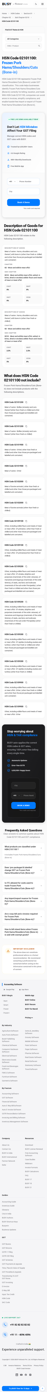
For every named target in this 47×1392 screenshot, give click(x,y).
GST (4, 1237)
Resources (29, 1138)
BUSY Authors (7, 1218)
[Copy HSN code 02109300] (26, 634)
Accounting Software (13, 984)
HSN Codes (15, 13)
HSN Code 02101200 (14, 402)
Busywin (5, 1226)
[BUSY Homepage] (15, 3)
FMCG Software (8, 1073)
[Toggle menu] (42, 3)
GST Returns (7, 1248)
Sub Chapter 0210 (22, 17)
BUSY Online (30, 1000)
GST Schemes (7, 1260)
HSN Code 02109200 (14, 566)
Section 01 (28, 13)
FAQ (26, 1175)
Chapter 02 (6, 17)
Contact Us (6, 1149)
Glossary (5, 1210)
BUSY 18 (28, 1183)
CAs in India (6, 1214)
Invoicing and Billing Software (13, 1118)
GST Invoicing (7, 1282)
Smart (6, 1005)
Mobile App (29, 995)
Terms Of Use (27, 1365)
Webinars (28, 1163)
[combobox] (23, 46)
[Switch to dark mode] (35, 3)
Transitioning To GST (10, 1276)
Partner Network (8, 1161)
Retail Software (31, 1061)
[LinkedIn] (17, 1375)
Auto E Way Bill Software (11, 1106)
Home (4, 13)
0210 (7, 275)
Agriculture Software (10, 1031)
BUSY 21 (28, 1187)
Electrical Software (9, 1056)
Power (6, 1009)
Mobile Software (31, 1041)
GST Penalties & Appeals (11, 1272)
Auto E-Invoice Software (11, 1110)
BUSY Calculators (32, 1171)
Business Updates (9, 1230)
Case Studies (30, 1159)
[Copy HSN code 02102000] (26, 482)
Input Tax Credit (8, 1294)
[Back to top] (42, 1388)
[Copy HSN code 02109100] (26, 521)
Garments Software (9, 1081)
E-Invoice (5, 1286)
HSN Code (6, 1298)
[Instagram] (30, 1375)
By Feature (7, 1088)
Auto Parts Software (10, 1035)
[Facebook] (26, 1375)
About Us (5, 1145)
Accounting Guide (9, 1202)
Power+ (7, 1013)
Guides (5, 1195)
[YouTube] (21, 1375)
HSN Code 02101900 (14, 445)
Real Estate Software (33, 1057)
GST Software (7, 1098)
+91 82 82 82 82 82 (20, 1324)
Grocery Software (32, 1037)
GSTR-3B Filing (8, 1256)
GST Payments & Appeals (12, 1264)
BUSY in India (7, 1153)
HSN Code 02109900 (14, 682)
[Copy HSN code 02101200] (26, 402)
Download (29, 1145)
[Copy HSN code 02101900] (26, 445)
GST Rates (6, 1278)
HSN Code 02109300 (14, 634)
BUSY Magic (7, 995)
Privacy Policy (38, 1365)
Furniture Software (9, 1077)
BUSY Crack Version (23, 1368)
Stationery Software (33, 1065)
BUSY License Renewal (34, 1149)
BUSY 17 (28, 1179)
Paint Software (31, 1045)
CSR (5, 1365)
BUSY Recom (30, 1004)
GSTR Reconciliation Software (13, 1114)
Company (6, 1138)
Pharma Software (32, 1053)
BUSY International (9, 1157)
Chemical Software (9, 1045)
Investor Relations (15, 1365)
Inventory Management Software (15, 1122)
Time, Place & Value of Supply (13, 1268)
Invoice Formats (31, 1167)
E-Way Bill (6, 1290)
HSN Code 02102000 (14, 481)
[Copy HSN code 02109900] (26, 683)
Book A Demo (23, 202)
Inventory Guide (8, 1206)
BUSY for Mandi (31, 1009)
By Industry (7, 1025)
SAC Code (6, 1302)
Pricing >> (29, 1018)
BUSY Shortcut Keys (10, 1222)
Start (6, 1001)
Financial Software (9, 1102)
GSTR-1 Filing (7, 1252)
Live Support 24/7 (12, 1318)
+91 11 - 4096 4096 (20, 1334)
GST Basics (6, 1244)
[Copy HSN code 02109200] (26, 566)
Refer (4, 1165)
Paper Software (31, 1049)
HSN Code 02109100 (14, 521)
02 (6, 268)
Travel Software (31, 1069)
